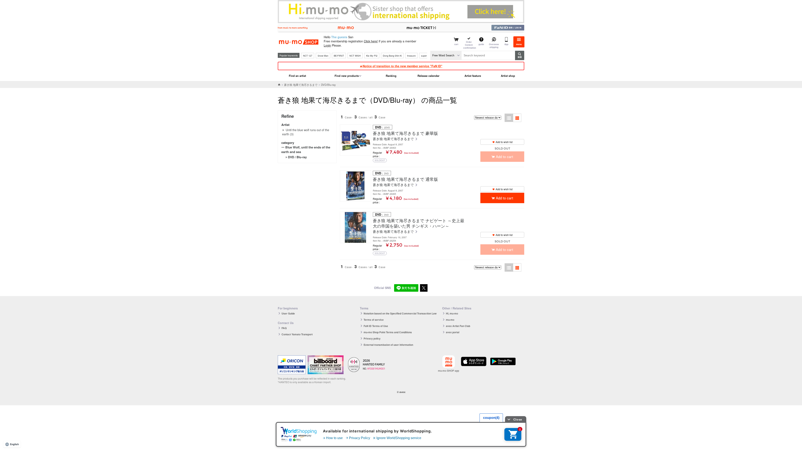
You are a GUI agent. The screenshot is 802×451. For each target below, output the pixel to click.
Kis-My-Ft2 (371, 55)
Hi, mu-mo (452, 313)
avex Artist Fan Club (458, 326)
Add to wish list (504, 142)
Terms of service (374, 320)
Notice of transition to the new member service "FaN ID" (402, 66)
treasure (411, 55)
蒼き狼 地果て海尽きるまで (300, 85)
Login (327, 45)
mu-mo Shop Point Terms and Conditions (388, 332)
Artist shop (508, 76)
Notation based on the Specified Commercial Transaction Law (400, 313)
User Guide (288, 313)
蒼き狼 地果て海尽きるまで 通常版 (405, 179)
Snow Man (323, 55)
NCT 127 (307, 55)
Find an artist (297, 76)
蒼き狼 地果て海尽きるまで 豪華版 (405, 133)
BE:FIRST (339, 55)
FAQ (284, 328)
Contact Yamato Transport (297, 334)
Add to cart (504, 197)
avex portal (452, 332)
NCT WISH (355, 55)
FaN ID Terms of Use (376, 326)
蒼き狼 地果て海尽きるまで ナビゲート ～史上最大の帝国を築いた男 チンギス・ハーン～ (418, 223)
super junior (427, 55)
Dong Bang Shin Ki (392, 55)
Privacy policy (372, 338)
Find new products (347, 76)
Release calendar (428, 76)
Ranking (391, 76)
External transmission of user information (388, 345)
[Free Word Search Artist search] (446, 55)
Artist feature (472, 76)
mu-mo (450, 320)
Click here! (371, 41)
